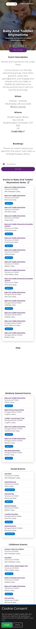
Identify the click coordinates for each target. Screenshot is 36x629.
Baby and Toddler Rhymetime (15, 187)
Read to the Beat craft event (15, 578)
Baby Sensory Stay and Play (14, 410)
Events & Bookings (27, 3)
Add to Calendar (19, 107)
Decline (17, 625)
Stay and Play (9, 494)
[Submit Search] (15, 4)
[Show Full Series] (28, 182)
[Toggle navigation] (3, 4)
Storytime (8, 473)
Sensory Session (10, 506)
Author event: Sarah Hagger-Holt (16, 566)
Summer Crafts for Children (14, 549)
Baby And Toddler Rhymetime (15, 438)
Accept (6, 625)
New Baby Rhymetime (12, 450)
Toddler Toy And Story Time (14, 418)
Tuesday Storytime (11, 514)
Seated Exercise (10, 482)
